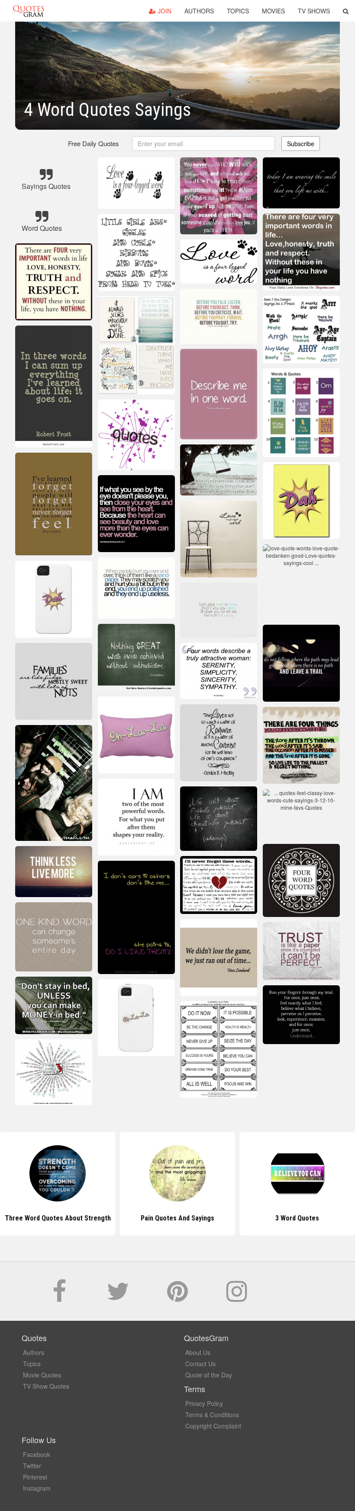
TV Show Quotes (46, 1386)
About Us (197, 1352)
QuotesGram (28, 11)
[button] (345, 11)
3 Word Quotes (177, 1218)
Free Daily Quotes (93, 143)
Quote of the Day (208, 1374)
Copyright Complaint (213, 1426)
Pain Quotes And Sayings (57, 1218)
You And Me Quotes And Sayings (297, 1218)
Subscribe (300, 143)
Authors (199, 10)
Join (163, 10)
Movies (273, 10)
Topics (238, 10)
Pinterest (35, 1477)
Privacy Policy (204, 1403)
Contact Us (200, 1363)
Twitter (32, 1465)
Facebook (36, 1454)
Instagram (37, 1488)
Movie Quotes (42, 1374)
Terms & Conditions (212, 1414)
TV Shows (314, 10)
